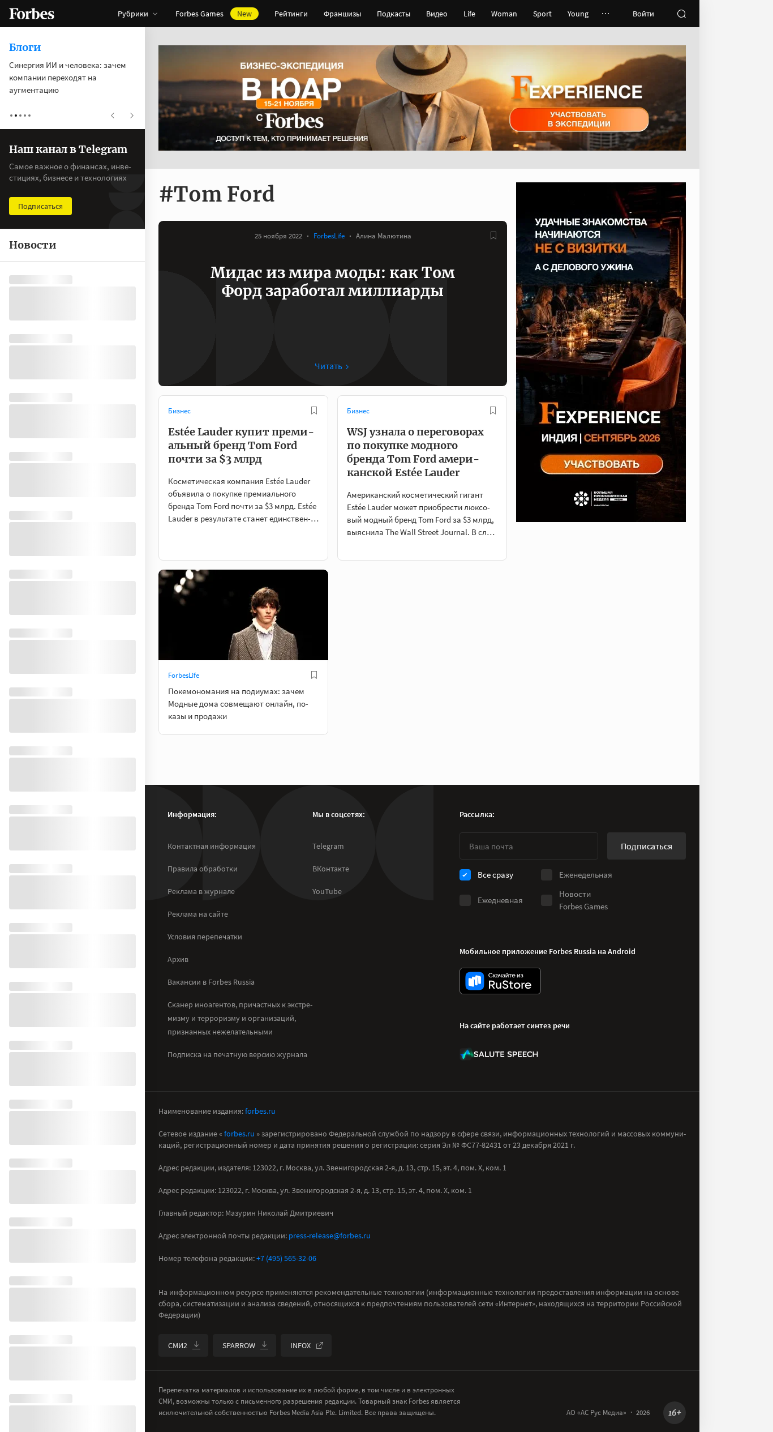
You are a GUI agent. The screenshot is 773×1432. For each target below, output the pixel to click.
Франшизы (342, 13)
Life (469, 13)
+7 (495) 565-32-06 (286, 1258)
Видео (437, 13)
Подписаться (646, 846)
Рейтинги (291, 13)
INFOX (300, 1345)
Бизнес (179, 411)
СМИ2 (177, 1345)
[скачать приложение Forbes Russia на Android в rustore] (500, 981)
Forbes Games (213, 13)
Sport (542, 13)
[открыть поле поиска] (681, 14)
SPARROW (238, 1345)
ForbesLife (329, 236)
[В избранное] (493, 235)
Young (578, 13)
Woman (504, 13)
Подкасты (393, 13)
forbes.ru (260, 1111)
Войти (643, 13)
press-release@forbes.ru (330, 1235)
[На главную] (31, 13)
